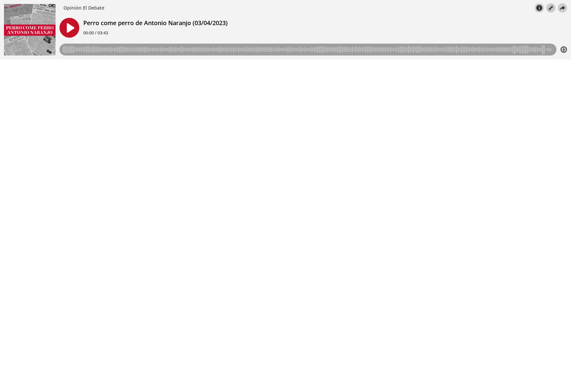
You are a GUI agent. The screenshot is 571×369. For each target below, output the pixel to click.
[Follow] (550, 8)
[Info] (539, 8)
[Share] (562, 8)
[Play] (69, 28)
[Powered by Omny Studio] (563, 49)
